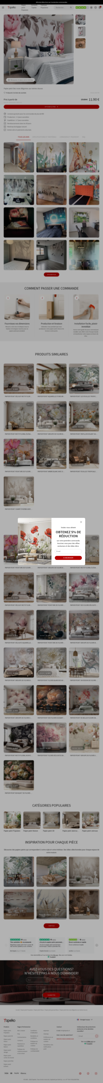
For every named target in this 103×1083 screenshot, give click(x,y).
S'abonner (68, 558)
